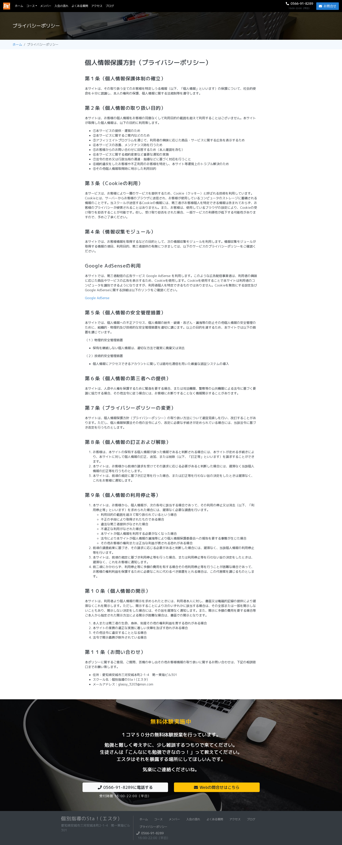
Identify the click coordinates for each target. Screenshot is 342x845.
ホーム (20, 6)
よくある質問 (79, 6)
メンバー (45, 6)
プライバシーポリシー (153, 827)
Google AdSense (97, 298)
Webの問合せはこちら (219, 787)
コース (30, 6)
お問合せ (330, 6)
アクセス (96, 6)
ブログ (109, 6)
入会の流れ (61, 6)
